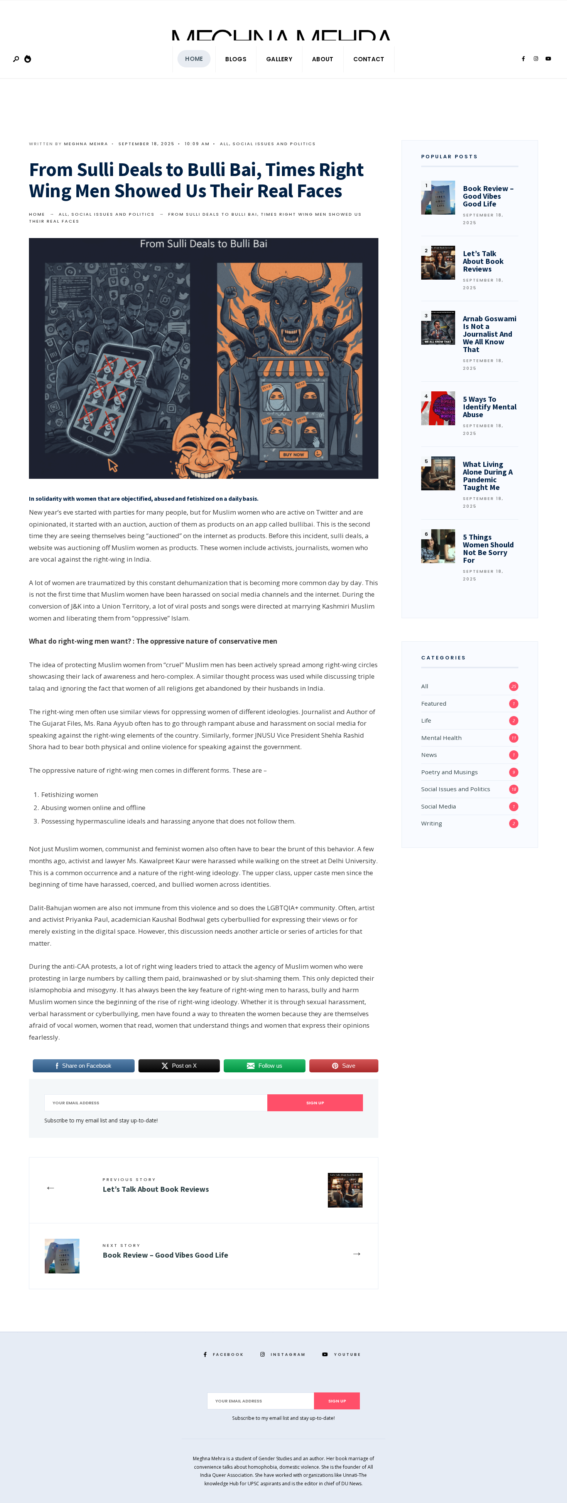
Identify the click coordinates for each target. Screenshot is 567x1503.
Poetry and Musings (449, 772)
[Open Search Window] (17, 59)
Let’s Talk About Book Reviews (156, 1185)
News (429, 754)
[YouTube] (548, 59)
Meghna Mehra (86, 144)
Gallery (279, 59)
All (224, 144)
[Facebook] (523, 59)
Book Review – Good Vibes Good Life (165, 1251)
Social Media (438, 806)
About (323, 59)
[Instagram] (536, 59)
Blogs (235, 59)
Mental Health (441, 737)
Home (194, 59)
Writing (431, 823)
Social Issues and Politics (274, 144)
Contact (369, 59)
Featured (433, 703)
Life (426, 720)
